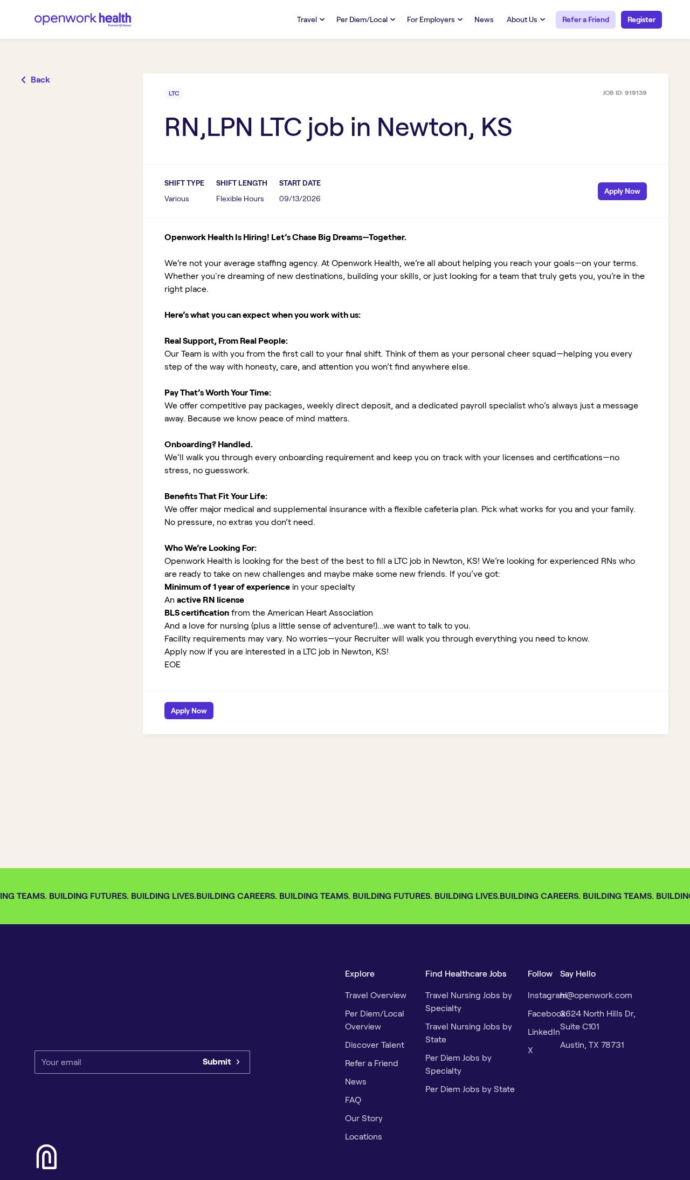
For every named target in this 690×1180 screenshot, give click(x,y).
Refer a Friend (585, 19)
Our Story (364, 1118)
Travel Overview (375, 995)
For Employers (431, 19)
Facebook (546, 1013)
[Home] (83, 19)
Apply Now (622, 191)
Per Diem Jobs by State (470, 1089)
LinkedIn (544, 1031)
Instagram (547, 995)
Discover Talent (374, 1044)
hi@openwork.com (596, 995)
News (484, 19)
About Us (522, 19)
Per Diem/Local (362, 19)
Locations (363, 1136)
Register (641, 19)
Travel (307, 19)
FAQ (353, 1099)
